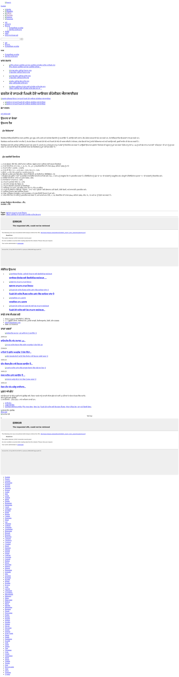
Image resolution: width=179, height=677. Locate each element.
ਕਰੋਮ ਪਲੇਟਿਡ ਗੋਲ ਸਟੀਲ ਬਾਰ (18, 83)
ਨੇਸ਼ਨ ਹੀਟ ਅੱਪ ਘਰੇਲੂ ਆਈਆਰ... (13, 387)
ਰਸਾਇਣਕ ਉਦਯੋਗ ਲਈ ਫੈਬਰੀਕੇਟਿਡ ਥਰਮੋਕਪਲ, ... (28, 278)
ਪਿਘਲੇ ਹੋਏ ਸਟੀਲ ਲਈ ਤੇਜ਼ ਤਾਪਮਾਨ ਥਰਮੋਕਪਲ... (27, 310)
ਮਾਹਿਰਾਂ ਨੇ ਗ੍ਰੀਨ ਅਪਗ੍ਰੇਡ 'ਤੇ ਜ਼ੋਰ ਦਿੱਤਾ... (16, 352)
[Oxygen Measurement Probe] (17, 298)
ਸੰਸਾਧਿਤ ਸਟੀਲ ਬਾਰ (15, 30)
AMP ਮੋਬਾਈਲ (9, 405)
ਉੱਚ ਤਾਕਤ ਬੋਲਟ (27, 407)
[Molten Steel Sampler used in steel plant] (29, 290)
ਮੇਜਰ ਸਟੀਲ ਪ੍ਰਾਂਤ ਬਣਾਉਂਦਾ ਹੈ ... (13, 375)
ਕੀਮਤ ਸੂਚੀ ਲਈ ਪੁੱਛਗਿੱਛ (8, 398)
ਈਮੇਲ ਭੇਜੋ (4, 412)
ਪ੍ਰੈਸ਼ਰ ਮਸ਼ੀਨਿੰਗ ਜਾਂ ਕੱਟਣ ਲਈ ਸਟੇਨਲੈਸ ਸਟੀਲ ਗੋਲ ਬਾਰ (23, 215)
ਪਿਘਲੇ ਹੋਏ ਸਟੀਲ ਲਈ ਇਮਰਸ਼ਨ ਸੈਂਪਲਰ (52, 407)
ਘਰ (6, 22)
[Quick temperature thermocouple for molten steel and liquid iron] (29, 306)
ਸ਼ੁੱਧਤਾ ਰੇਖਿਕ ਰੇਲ (71, 407)
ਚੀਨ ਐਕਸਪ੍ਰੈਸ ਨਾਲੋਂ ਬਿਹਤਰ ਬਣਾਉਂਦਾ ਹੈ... (17, 364)
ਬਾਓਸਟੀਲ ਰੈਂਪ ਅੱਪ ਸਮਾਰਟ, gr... (13, 341)
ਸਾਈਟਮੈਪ (8, 403)
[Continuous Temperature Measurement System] (20, 282)
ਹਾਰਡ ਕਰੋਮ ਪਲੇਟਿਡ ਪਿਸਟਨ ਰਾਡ (19, 72)
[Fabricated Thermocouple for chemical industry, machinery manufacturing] (30, 274)
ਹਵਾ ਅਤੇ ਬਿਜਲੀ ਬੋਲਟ (84, 407)
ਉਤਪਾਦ (7, 26)
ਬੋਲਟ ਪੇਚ (37, 407)
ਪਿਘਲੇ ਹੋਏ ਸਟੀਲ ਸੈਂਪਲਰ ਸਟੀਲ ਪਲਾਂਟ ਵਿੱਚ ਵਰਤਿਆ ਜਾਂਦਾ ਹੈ (31, 294)
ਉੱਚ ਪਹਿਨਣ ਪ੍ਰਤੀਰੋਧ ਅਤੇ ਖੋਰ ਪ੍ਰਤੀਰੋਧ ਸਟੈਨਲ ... (25, 67)
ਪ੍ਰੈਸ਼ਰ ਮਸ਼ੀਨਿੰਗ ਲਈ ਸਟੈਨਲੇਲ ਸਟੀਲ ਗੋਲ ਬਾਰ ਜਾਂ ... (25, 88)
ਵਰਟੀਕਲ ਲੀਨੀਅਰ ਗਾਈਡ (13, 407)
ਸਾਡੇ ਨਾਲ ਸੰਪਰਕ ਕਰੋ (11, 35)
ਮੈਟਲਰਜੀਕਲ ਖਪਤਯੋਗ (16, 28)
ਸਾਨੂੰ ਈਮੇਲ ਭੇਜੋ (5, 114)
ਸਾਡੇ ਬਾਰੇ (8, 24)
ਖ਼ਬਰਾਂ (7, 33)
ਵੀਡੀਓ (7, 32)
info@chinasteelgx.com (12, 322)
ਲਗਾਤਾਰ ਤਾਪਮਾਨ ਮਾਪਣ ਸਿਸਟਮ (16, 213)
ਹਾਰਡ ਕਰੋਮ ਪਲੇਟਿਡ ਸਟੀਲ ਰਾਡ (19, 78)
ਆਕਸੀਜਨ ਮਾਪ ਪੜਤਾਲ (18, 302)
